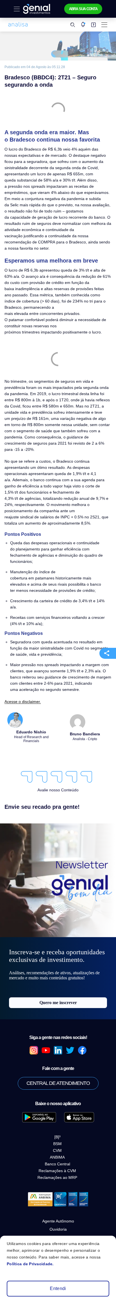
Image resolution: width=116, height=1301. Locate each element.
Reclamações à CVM (57, 1170)
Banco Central (57, 1164)
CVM (57, 1150)
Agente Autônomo (58, 1221)
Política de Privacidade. (30, 1264)
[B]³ (57, 1137)
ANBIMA (57, 1157)
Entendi (58, 1288)
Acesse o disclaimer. (23, 702)
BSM (57, 1143)
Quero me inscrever (58, 1002)
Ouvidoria (58, 1229)
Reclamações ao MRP (57, 1177)
